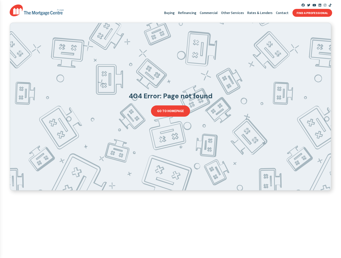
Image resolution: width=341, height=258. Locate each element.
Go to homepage (170, 111)
